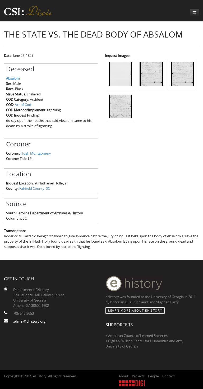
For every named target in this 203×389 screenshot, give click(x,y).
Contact (168, 376)
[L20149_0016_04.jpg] (120, 107)
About (123, 376)
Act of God (23, 104)
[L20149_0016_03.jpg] (182, 74)
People (153, 376)
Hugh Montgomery (36, 153)
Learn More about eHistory (135, 310)
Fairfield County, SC (34, 188)
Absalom (13, 78)
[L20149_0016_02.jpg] (151, 74)
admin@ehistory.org (29, 321)
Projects (138, 376)
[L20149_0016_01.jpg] (120, 74)
